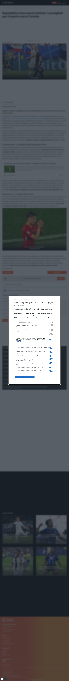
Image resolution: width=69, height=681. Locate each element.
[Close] (58, 299)
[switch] (51, 325)
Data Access (34, 381)
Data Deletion (27, 381)
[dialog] (34, 340)
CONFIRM (24, 377)
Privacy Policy (42, 381)
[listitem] (34, 322)
